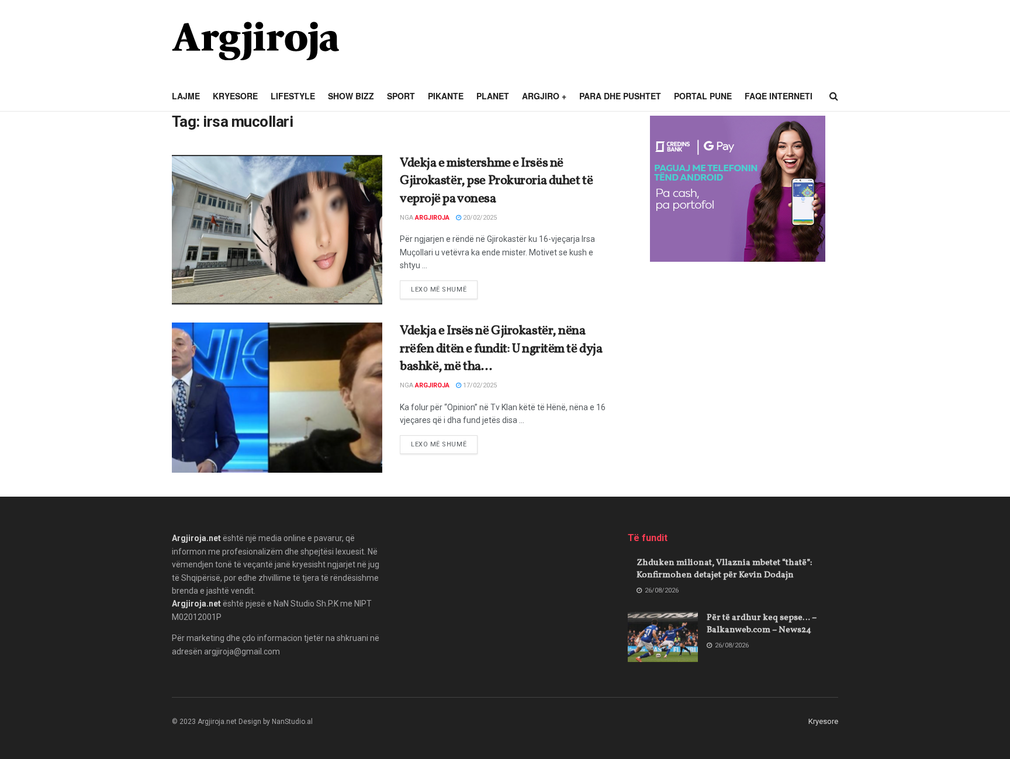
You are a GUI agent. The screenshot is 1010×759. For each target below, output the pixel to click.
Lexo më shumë (444, 289)
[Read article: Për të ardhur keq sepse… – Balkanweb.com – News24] (663, 637)
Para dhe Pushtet (620, 96)
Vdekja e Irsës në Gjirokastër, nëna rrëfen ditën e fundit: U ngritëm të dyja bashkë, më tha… (501, 349)
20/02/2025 (479, 217)
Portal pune (703, 96)
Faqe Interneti (778, 96)
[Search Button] (833, 96)
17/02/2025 (479, 385)
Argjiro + (544, 96)
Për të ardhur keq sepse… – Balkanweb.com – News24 (762, 624)
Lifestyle (293, 96)
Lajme (186, 96)
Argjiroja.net (196, 538)
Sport (401, 96)
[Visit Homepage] (255, 41)
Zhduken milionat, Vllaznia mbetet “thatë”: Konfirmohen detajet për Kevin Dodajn (724, 569)
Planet (492, 96)
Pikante (446, 96)
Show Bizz (351, 96)
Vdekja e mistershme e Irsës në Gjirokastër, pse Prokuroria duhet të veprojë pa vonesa (496, 181)
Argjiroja (432, 217)
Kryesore (235, 96)
